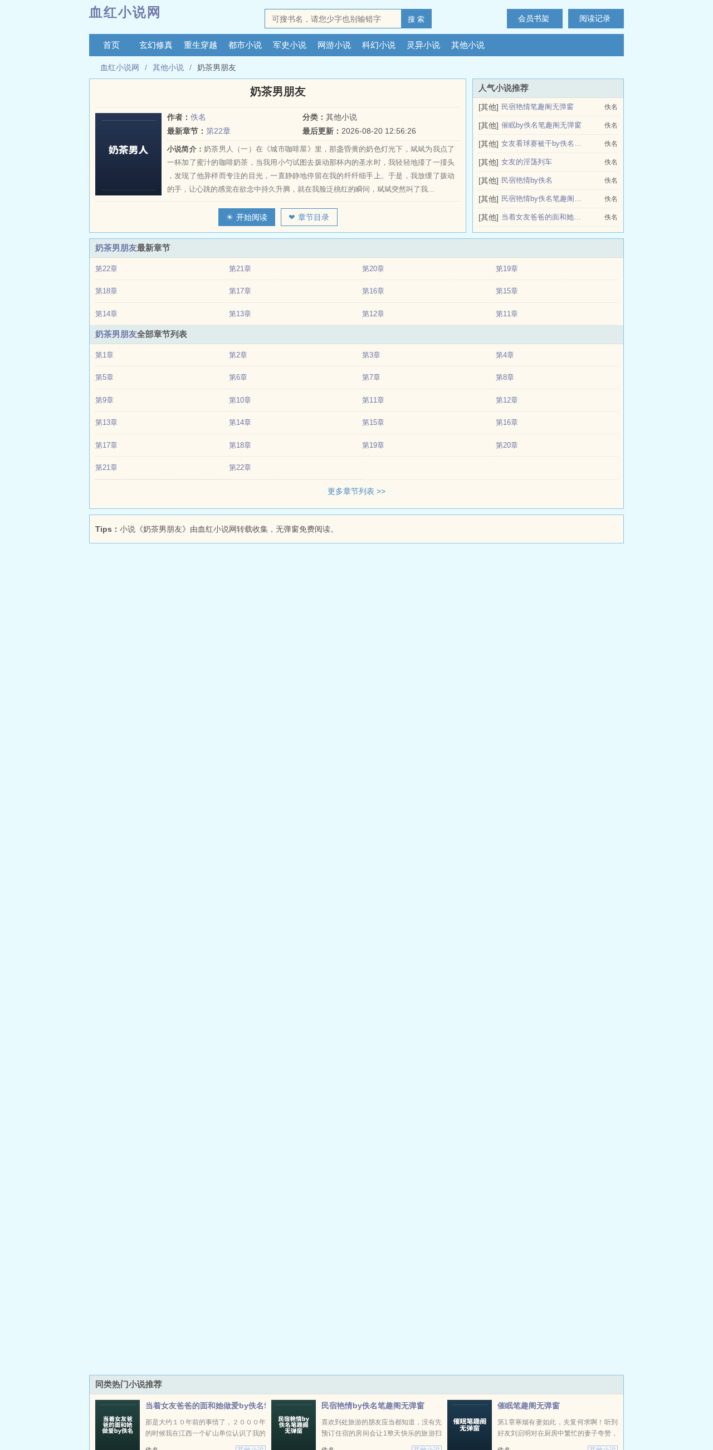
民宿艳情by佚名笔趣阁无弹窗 (541, 198)
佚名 (198, 116)
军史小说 (289, 45)
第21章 (240, 268)
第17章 (240, 291)
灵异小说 (423, 45)
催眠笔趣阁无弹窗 (528, 1405)
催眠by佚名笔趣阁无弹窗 (541, 125)
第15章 (507, 291)
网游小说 (334, 45)
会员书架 (533, 18)
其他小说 (468, 45)
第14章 (106, 314)
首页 (111, 45)
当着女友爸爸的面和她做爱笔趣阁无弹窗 (541, 217)
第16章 (373, 291)
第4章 (505, 355)
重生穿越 (200, 45)
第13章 (240, 314)
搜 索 (416, 19)
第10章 (240, 400)
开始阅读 (251, 217)
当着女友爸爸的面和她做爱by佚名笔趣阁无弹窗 (228, 1405)
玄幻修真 (156, 45)
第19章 (507, 268)
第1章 (104, 355)
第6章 (238, 377)
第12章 (373, 314)
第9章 (104, 400)
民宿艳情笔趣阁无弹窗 (537, 106)
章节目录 (313, 217)
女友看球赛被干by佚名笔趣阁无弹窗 (541, 143)
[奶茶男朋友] (131, 154)
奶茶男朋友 (116, 247)
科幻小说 (378, 45)
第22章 (218, 130)
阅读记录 (595, 18)
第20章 (373, 268)
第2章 (238, 355)
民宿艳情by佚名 (527, 180)
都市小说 (245, 45)
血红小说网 (125, 11)
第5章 (104, 377)
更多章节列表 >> (356, 491)
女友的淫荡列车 (526, 162)
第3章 (371, 355)
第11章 (507, 314)
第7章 (371, 377)
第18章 (106, 291)
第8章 (505, 377)
